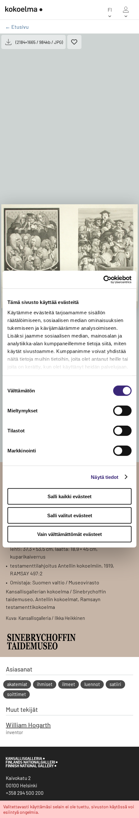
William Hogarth (28, 725)
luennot (92, 684)
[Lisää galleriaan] (74, 42)
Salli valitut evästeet (69, 515)
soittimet (16, 694)
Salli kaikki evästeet (69, 496)
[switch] (122, 411)
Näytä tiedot (104, 477)
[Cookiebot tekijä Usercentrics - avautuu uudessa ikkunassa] (103, 279)
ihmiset (44, 684)
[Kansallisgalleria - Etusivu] (24, 9)
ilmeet (68, 684)
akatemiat (17, 684)
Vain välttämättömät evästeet (69, 534)
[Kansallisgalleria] (32, 765)
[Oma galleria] (126, 9)
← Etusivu (17, 27)
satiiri (115, 684)
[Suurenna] (69, 256)
